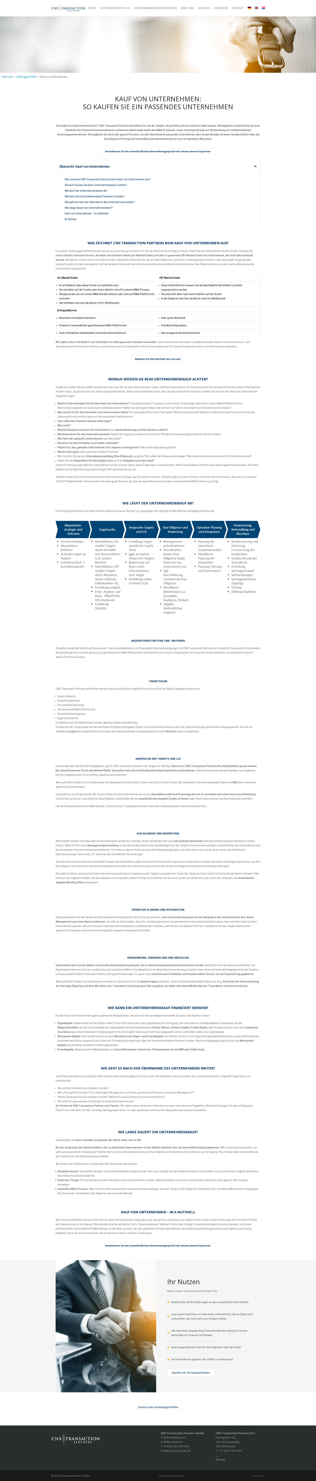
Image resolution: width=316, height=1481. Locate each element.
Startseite (7, 76)
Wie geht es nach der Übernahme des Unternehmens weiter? (100, 202)
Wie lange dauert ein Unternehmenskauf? (89, 207)
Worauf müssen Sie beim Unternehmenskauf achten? (96, 185)
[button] (255, 166)
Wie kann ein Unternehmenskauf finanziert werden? (95, 196)
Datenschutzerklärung (171, 1475)
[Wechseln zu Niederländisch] (262, 8)
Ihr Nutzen (71, 219)
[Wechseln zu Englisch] (256, 8)
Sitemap (220, 1459)
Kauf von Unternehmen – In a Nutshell (86, 213)
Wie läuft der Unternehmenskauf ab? (86, 190)
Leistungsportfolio (26, 76)
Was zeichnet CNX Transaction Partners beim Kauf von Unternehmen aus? (108, 179)
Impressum (259, 1475)
